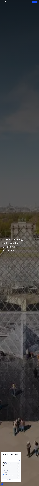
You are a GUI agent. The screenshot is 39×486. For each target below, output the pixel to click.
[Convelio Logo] (4, 1)
